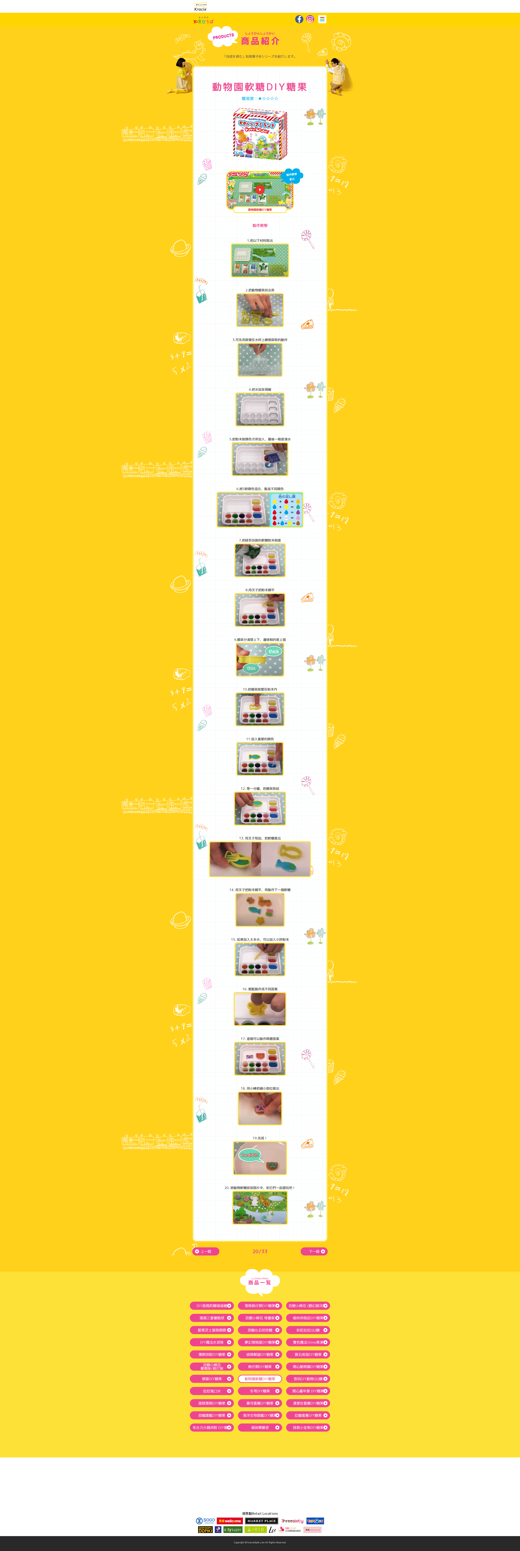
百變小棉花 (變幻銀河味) (308, 1305)
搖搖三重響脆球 (212, 1317)
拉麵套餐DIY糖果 (308, 1415)
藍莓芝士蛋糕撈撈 (212, 1330)
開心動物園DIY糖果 (308, 1366)
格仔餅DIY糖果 (260, 1366)
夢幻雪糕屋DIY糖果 (260, 1342)
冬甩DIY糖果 (260, 1391)
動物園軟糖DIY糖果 (260, 1378)
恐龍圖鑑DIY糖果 (211, 1415)
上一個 (206, 1251)
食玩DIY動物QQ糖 (308, 1378)
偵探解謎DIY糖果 (259, 1354)
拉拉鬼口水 (212, 1391)
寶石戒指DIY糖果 (308, 1354)
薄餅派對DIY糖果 (211, 1354)
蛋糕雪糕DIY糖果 (211, 1403)
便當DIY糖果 (212, 1378)
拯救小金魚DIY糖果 (308, 1427)
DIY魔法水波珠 (212, 1342)
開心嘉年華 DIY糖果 (308, 1391)
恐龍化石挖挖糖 (260, 1330)
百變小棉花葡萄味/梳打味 (211, 1367)
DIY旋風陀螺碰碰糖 (212, 1305)
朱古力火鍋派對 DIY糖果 (212, 1427)
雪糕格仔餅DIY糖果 (260, 1305)
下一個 (314, 1251)
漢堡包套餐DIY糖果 (308, 1403)
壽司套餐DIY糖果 (259, 1403)
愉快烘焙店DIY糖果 (308, 1317)
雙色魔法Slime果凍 (308, 1342)
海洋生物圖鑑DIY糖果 (260, 1415)
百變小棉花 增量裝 (260, 1317)
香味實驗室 (260, 1427)
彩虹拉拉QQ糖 (308, 1330)
